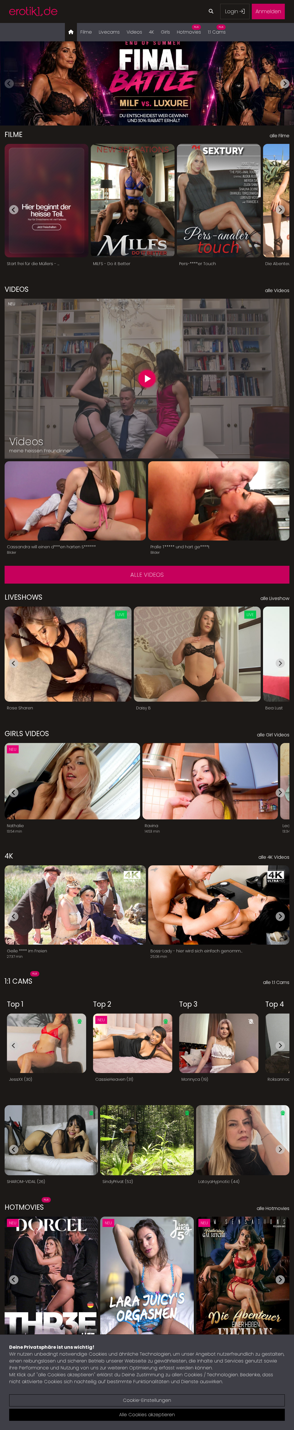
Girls (165, 32)
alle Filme (279, 135)
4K (151, 32)
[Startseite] (71, 32)
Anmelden (268, 11)
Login (232, 11)
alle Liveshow (274, 598)
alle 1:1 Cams (276, 982)
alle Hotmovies (273, 1208)
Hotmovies (189, 30)
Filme (86, 32)
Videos (134, 32)
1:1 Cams (217, 30)
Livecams (109, 32)
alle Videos (147, 575)
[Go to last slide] (13, 209)
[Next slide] (284, 83)
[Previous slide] (9, 83)
